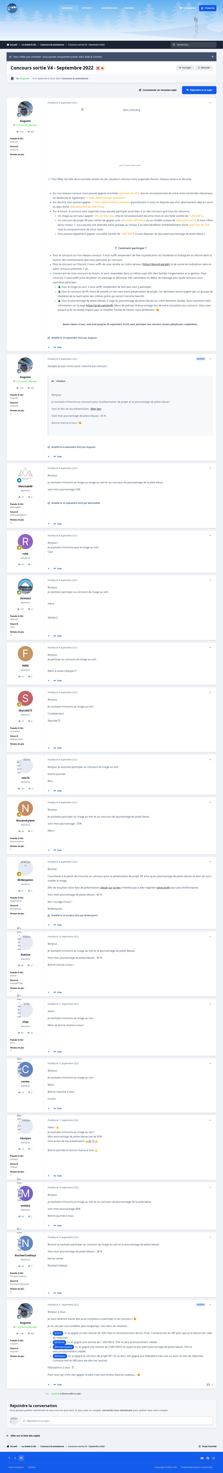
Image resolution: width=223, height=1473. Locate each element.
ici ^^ (92, 1141)
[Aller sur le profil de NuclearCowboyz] (25, 1243)
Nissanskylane (25, 820)
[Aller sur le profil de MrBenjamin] (25, 868)
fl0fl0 (25, 665)
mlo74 (25, 778)
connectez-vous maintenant (117, 1410)
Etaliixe (25, 954)
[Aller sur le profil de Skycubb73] (25, 698)
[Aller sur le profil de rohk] (25, 541)
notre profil (163, 887)
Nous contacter (16, 1467)
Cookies (31, 1467)
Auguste (25, 121)
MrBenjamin (25, 880)
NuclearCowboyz (25, 1255)
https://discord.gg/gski (156, 264)
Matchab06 (25, 486)
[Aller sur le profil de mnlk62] (25, 1193)
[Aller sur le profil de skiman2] (25, 586)
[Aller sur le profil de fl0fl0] (25, 653)
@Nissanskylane (63, 1346)
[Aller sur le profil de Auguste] (12, 78)
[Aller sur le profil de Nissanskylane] (25, 808)
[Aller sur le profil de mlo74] (25, 765)
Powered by (196, 1467)
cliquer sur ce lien (110, 887)
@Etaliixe (59, 1342)
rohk (25, 553)
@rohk (58, 1333)
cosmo (25, 1081)
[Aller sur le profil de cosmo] (25, 1069)
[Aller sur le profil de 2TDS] (25, 1010)
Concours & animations (75, 78)
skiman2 (25, 598)
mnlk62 (25, 1205)
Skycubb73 (25, 710)
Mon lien (96, 409)
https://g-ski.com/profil (99, 305)
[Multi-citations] (49, 347)
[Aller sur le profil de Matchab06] (25, 474)
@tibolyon (60, 1356)
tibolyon (25, 1138)
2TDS (25, 1022)
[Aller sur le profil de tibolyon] (25, 1126)
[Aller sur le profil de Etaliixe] (25, 942)
